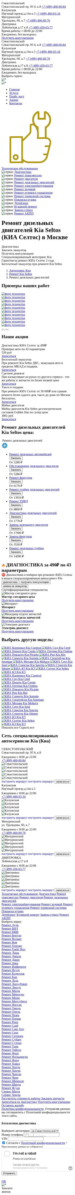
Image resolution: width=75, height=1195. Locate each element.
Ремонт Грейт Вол (13, 949)
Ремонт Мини (11, 998)
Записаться (9, 356)
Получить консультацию (18, 37)
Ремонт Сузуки (12, 1043)
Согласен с (35, 1143)
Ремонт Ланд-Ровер (14, 984)
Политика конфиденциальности (23, 1108)
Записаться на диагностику (19, 1102)
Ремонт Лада (10, 980)
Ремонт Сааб (10, 1025)
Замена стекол (23, 210)
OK (4, 1181)
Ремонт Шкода (11, 1084)
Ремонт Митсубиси (14, 1001)
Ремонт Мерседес (13, 994)
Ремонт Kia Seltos (20, 274)
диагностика (10, 582)
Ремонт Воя (9, 942)
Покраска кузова (25, 199)
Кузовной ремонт (25, 206)
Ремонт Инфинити (14, 966)
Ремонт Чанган (11, 1074)
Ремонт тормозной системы (32, 196)
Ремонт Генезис (12, 946)
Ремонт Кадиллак (13, 973)
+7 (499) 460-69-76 (38, 20)
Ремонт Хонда (11, 1067)
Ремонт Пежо (10, 1015)
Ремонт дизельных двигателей (34, 182)
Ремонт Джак (10, 952)
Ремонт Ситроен (12, 1036)
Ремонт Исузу (11, 970)
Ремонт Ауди (10, 925)
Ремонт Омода (11, 1008)
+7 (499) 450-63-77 (41, 27)
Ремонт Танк (10, 1046)
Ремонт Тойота (11, 1050)
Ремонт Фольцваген (15, 1056)
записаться (62, 781)
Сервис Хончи (11, 1095)
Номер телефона (12, 1134)
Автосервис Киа (20, 270)
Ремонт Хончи (11, 1070)
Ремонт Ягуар (11, 1088)
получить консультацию (35, 582)
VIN (4, 1138)
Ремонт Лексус (11, 987)
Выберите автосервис (16, 1130)
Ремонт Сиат (10, 1032)
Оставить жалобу (13, 1105)
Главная (14, 89)
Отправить (9, 1173)
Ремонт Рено (10, 1022)
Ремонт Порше (11, 1018)
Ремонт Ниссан (12, 1004)
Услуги (13, 93)
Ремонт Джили (11, 956)
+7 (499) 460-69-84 (54, 6)
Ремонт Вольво (12, 939)
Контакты (15, 103)
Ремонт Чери (10, 1077)
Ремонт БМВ (10, 932)
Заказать (16, 458)
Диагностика (22, 172)
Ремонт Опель (11, 1011)
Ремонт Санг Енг (13, 1029)
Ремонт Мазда (11, 991)
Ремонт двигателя (26, 178)
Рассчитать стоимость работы (21, 1098)
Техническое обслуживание (20, 168)
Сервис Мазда (11, 1091)
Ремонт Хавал (11, 1063)
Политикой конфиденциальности (43, 1143)
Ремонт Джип (11, 959)
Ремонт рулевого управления (33, 192)
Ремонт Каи (9, 977)
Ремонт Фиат (10, 1053)
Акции (13, 99)
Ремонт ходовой (24, 189)
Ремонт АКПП (24, 213)
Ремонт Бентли (11, 935)
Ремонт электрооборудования (33, 185)
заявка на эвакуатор (15, 586)
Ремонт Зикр (10, 963)
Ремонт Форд (10, 1060)
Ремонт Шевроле (13, 1081)
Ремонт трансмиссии (28, 175)
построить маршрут (14, 781)
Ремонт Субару (12, 1039)
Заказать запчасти (52, 1098)
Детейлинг (21, 203)
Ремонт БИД (10, 928)
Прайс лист (16, 96)
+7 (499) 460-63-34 (48, 13)
